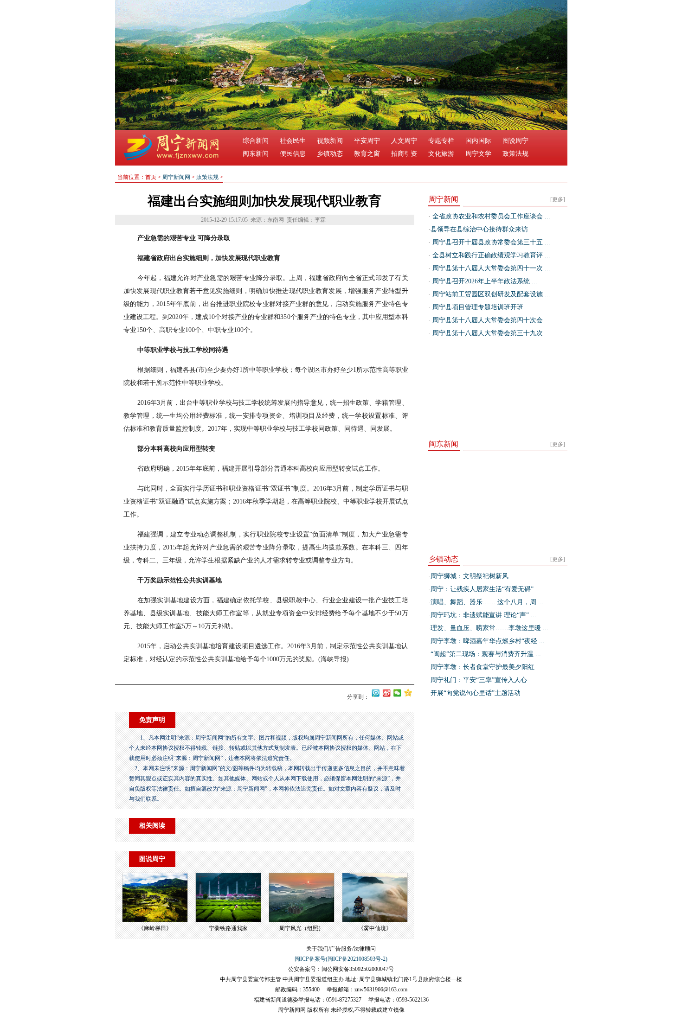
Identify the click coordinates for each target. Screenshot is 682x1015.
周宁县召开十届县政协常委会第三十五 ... (490, 242)
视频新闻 (330, 140)
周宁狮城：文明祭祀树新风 (469, 576)
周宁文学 (478, 153)
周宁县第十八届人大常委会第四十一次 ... (490, 268)
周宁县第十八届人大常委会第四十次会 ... (490, 320)
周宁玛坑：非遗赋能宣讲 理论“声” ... (483, 615)
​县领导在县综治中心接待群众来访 (479, 229)
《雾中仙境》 (375, 928)
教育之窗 (367, 153)
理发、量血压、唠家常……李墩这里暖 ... (489, 628)
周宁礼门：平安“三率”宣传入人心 (479, 680)
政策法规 (515, 153)
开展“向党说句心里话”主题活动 (476, 692)
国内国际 (478, 140)
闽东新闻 (256, 153)
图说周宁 (515, 140)
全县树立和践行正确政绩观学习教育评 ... (490, 255)
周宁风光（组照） (301, 928)
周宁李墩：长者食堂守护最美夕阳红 (482, 667)
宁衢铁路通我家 (228, 928)
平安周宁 (367, 140)
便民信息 (293, 153)
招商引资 (404, 153)
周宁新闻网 (176, 177)
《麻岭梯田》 (155, 928)
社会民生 (293, 140)
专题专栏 (441, 140)
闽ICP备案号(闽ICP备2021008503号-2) (341, 959)
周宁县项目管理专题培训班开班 (477, 307)
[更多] (557, 199)
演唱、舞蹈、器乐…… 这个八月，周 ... (487, 602)
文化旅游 (441, 153)
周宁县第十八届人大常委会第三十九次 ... (490, 333)
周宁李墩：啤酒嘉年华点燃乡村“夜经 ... (488, 641)
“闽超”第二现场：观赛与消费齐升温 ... (486, 654)
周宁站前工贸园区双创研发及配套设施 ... (490, 294)
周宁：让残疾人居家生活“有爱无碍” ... (486, 589)
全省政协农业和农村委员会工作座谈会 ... (490, 216)
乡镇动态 (330, 153)
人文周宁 (404, 140)
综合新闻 (256, 140)
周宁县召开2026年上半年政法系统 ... (484, 281)
